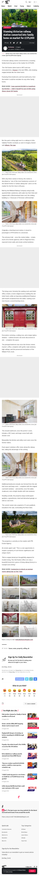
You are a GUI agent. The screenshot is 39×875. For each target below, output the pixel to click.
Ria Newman (11, 47)
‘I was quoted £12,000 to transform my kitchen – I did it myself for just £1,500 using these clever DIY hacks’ (18, 88)
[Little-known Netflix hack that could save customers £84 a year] (32, 788)
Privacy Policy (22, 870)
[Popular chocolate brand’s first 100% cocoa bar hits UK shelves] (32, 746)
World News (32, 737)
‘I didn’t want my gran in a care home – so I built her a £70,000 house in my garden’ (14, 777)
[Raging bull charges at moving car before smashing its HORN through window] (32, 735)
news (14, 648)
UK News (31, 748)
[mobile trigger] (3, 2)
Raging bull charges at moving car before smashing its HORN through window (13, 735)
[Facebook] (34, 867)
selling (25, 648)
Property (7, 27)
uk (28, 648)
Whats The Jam (10, 145)
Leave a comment (31, 703)
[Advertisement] (19, 116)
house (15, 70)
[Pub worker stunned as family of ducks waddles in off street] (32, 716)
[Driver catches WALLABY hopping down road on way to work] (32, 725)
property (19, 648)
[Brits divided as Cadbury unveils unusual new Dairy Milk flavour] (32, 756)
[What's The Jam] (7, 2)
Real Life (31, 778)
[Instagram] (36, 867)
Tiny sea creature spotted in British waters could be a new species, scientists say (13, 765)
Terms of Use (8, 871)
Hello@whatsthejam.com (24, 639)
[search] (26, 2)
